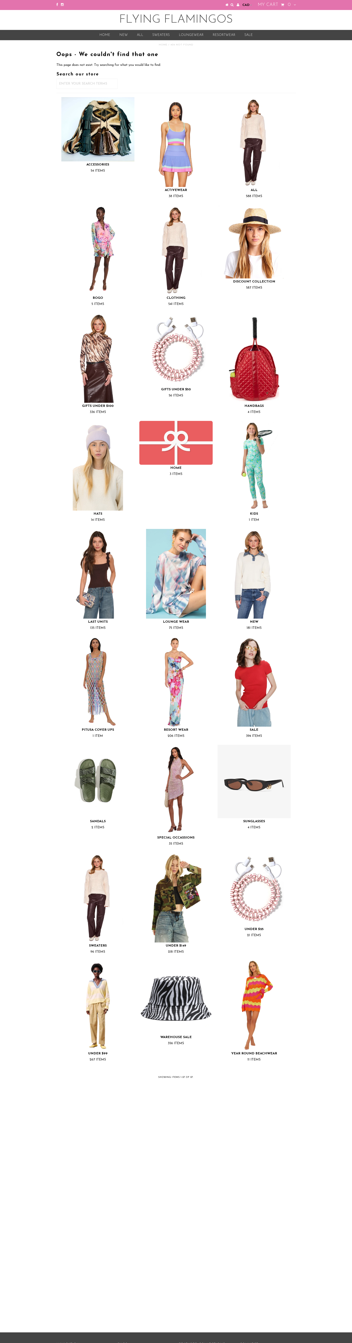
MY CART (274, 4)
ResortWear (224, 35)
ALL (140, 35)
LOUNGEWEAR (191, 35)
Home (104, 35)
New (123, 35)
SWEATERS (161, 35)
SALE (248, 35)
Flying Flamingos (176, 19)
